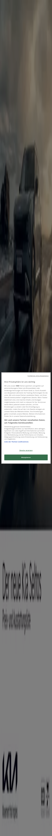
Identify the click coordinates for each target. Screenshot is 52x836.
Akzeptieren (26, 457)
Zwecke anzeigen (26, 450)
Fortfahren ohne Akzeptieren (38, 376)
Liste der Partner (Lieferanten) (16, 442)
